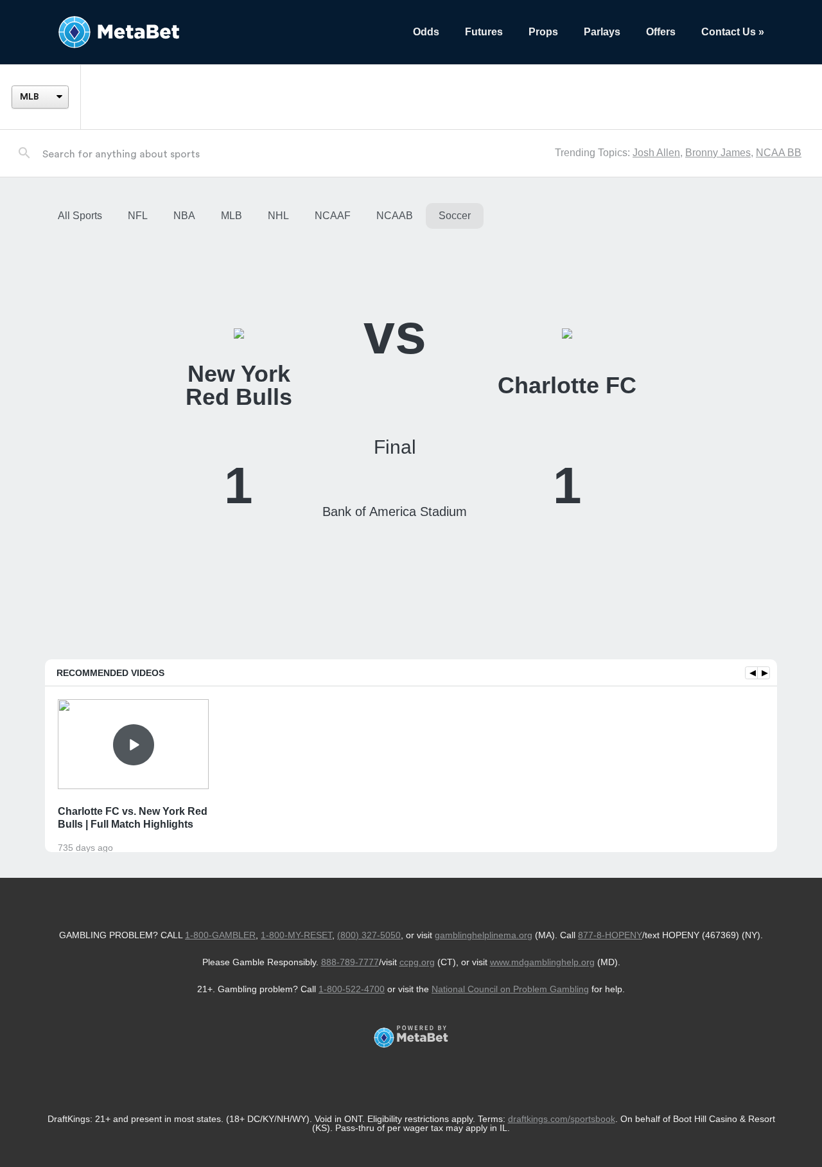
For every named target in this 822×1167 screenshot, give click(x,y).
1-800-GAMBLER (220, 935)
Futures (484, 31)
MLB (231, 215)
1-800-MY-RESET (296, 935)
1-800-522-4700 (352, 989)
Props (543, 31)
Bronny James (718, 152)
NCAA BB (778, 152)
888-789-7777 (350, 962)
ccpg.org (417, 962)
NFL (138, 215)
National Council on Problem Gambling (510, 989)
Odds (426, 31)
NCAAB (394, 215)
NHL (278, 215)
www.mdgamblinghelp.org (542, 962)
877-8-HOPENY (610, 935)
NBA (184, 215)
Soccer (455, 215)
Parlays (602, 31)
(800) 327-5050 (369, 935)
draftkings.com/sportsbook (561, 1119)
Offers (661, 31)
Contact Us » (732, 31)
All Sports (80, 215)
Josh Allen (656, 152)
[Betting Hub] (222, 32)
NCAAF (333, 215)
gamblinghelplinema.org (483, 935)
